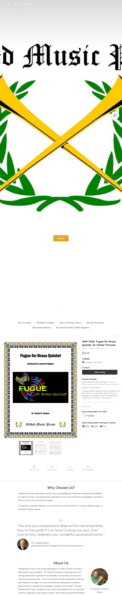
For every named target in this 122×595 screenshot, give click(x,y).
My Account (34, 470)
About (17, 4)
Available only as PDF (93, 362)
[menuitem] (115, 336)
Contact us (29, 4)
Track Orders (52, 470)
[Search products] (115, 115)
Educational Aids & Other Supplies (72, 327)
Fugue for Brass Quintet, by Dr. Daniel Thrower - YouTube (100, 383)
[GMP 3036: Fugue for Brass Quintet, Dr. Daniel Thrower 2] (55, 448)
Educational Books (41, 327)
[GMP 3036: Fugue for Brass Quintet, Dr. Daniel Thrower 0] (26, 448)
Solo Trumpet (24, 322)
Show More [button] (86, 406)
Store (7, 4)
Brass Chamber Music (70, 322)
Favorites (70, 470)
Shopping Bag (87, 470)
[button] (89, 416)
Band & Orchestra (95, 322)
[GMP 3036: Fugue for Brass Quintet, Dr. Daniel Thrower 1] (40, 448)
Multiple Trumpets (45, 322)
